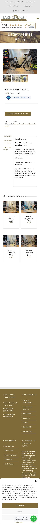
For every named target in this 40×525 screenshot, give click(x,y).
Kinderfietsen (9, 464)
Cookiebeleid (19, 522)
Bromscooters (9, 446)
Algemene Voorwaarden (27, 401)
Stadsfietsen (9, 459)
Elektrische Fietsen (11, 455)
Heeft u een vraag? (7, 148)
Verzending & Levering (27, 408)
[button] (37, 481)
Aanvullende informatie (7, 142)
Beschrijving (7, 136)
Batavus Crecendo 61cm (29, 252)
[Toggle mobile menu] (38, 18)
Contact (25, 422)
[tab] (7, 136)
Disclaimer (26, 418)
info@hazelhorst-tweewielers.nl (25, 2)
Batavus (16, 124)
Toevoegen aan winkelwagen (17, 114)
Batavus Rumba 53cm (11, 218)
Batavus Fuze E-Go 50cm (11, 252)
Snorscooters (9, 450)
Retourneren (27, 413)
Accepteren (20, 505)
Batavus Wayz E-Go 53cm (28, 218)
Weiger (20, 511)
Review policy (27, 431)
